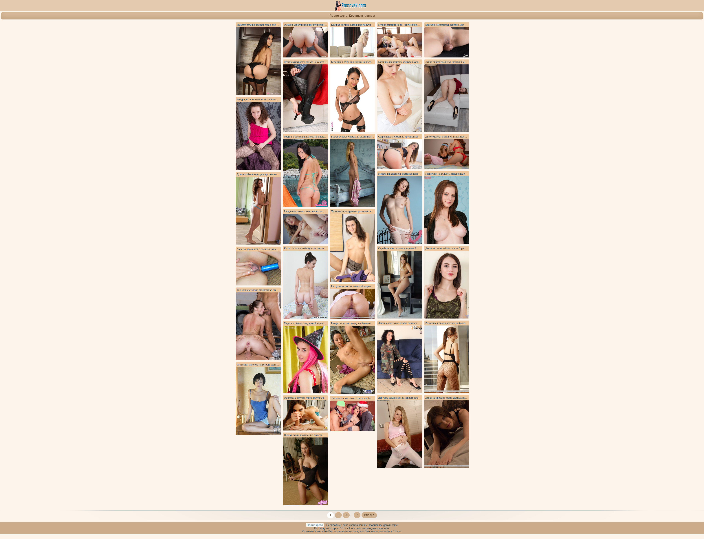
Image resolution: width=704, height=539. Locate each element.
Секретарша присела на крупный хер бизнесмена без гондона (412, 136)
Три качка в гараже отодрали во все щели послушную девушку (272, 290)
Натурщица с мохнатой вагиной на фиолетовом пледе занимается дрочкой (278, 99)
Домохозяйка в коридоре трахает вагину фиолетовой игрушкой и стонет (277, 174)
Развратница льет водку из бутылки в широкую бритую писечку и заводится (373, 323)
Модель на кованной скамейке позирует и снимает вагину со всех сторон (419, 173)
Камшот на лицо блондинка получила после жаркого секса (363, 24)
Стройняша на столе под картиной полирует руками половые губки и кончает (421, 248)
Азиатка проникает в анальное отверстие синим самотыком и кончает (275, 249)
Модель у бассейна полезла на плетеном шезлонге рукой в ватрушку (322, 136)
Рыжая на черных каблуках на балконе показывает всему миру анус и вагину (468, 323)
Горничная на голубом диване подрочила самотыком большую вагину (464, 173)
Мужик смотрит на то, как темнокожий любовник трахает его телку (416, 24)
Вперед (369, 515)
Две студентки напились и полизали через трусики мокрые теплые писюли (467, 136)
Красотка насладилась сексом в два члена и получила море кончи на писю (466, 24)
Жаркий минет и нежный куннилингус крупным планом (316, 24)
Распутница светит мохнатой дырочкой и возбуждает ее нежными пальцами (373, 286)
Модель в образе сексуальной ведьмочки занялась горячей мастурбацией (324, 323)
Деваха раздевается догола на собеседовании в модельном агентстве (322, 62)
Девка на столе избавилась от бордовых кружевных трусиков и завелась (465, 248)
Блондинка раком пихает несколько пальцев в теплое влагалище (319, 211)
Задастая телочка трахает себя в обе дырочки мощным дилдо (270, 24)
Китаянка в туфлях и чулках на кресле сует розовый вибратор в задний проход (375, 62)
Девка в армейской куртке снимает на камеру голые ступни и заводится (418, 323)
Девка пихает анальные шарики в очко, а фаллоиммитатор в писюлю (463, 62)
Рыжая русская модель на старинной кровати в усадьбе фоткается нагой (371, 136)
